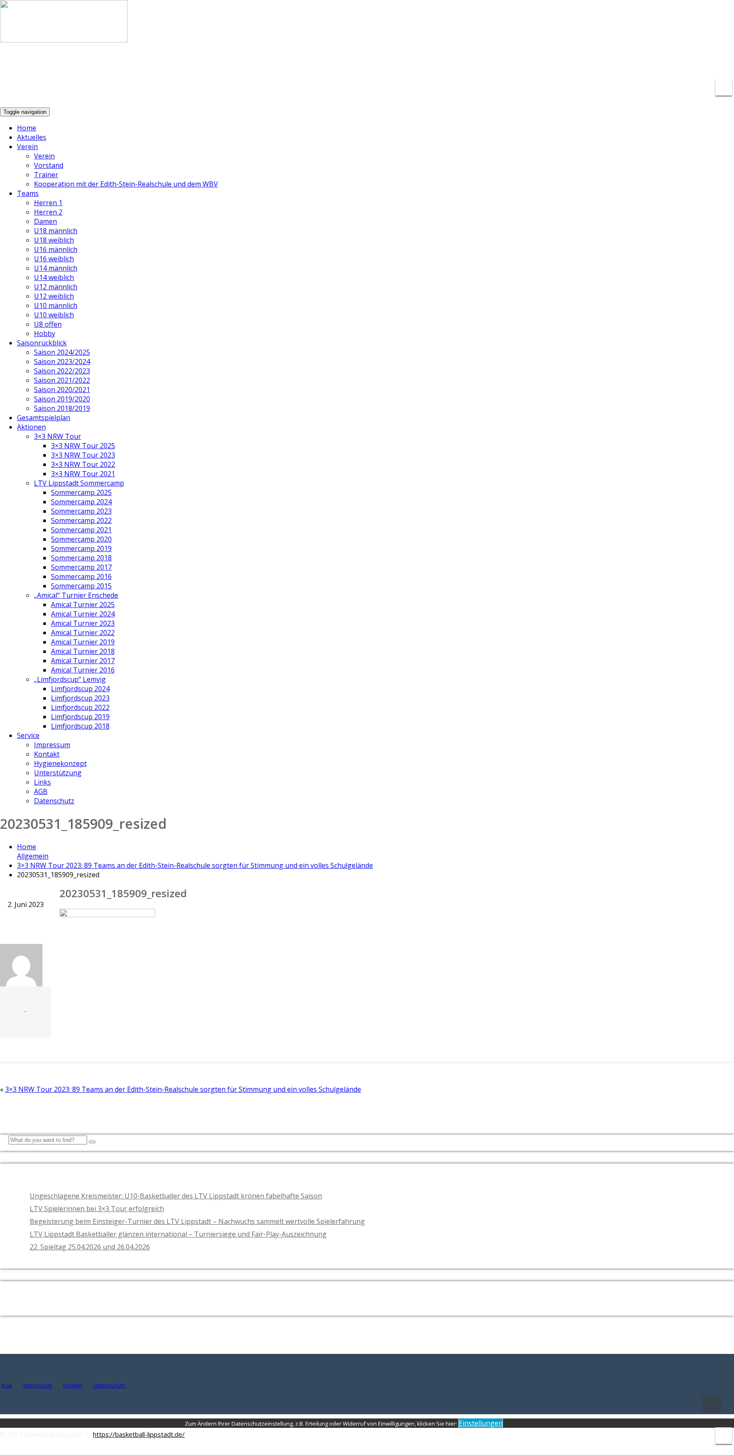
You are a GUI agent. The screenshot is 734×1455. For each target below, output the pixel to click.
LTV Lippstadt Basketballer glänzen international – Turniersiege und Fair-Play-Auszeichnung (178, 1234)
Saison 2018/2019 (62, 408)
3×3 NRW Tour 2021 (83, 473)
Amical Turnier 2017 (83, 660)
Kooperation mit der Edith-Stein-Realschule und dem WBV (126, 184)
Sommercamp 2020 (81, 539)
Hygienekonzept (60, 763)
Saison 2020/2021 (62, 389)
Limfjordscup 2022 (80, 707)
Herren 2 (48, 212)
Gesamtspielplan (43, 417)
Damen (45, 221)
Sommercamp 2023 (81, 511)
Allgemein (32, 856)
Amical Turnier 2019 (83, 642)
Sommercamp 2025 (81, 492)
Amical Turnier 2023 (83, 623)
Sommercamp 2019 (81, 548)
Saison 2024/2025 (62, 352)
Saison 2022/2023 (62, 371)
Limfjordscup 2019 (80, 716)
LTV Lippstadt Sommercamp (79, 483)
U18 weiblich (54, 240)
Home (26, 128)
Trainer (46, 174)
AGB (41, 791)
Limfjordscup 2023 (80, 698)
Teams (28, 193)
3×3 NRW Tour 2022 (83, 464)
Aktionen (31, 427)
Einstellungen (481, 1423)
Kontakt (46, 754)
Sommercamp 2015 (81, 585)
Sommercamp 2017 (81, 567)
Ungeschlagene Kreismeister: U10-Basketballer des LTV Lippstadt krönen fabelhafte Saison (176, 1196)
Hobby (44, 333)
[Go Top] (711, 1404)
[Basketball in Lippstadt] (63, 34)
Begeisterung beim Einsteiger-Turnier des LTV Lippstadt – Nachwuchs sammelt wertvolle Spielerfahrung (197, 1221)
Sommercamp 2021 (81, 529)
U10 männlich (55, 305)
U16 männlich (55, 249)
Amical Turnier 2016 (83, 670)
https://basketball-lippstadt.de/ (139, 1434)
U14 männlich (55, 268)
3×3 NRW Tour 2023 (83, 455)
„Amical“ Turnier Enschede (76, 595)
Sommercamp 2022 (81, 520)
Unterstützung (58, 772)
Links (42, 782)
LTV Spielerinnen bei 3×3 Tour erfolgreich (97, 1208)
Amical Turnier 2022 (83, 632)
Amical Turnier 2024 (83, 614)
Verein (27, 146)
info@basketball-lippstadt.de (602, 64)
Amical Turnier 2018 (83, 651)
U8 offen (48, 324)
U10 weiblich (54, 314)
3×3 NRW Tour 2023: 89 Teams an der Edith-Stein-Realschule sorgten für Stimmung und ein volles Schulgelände (195, 865)
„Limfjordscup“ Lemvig (70, 679)
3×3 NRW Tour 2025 (83, 445)
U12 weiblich (54, 296)
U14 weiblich (54, 277)
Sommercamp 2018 (81, 557)
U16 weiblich (54, 258)
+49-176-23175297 (697, 64)
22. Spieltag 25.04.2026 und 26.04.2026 (90, 1247)
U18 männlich (55, 230)
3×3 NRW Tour (57, 436)
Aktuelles (31, 137)
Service (28, 735)
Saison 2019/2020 (62, 399)
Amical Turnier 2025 (83, 604)
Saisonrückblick (42, 343)
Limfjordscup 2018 (80, 726)
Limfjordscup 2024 (80, 688)
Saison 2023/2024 (62, 361)
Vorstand (48, 165)
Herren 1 (48, 202)
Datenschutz (54, 800)
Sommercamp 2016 (81, 576)
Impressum (52, 744)
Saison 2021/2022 (62, 380)
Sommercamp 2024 (81, 501)
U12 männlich (55, 286)
